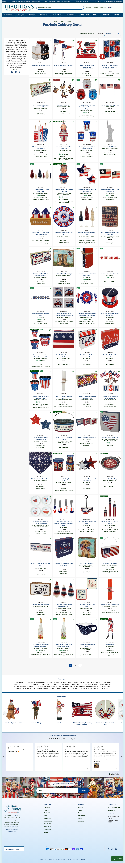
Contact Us (47, 813)
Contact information (79, 859)
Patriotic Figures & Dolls (13, 723)
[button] (115, 8)
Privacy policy (51, 859)
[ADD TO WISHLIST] (49, 40)
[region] (62, 757)
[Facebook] (108, 849)
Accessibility (47, 829)
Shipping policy (70, 859)
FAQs (45, 815)
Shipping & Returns (49, 824)
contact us (13, 826)
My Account (47, 818)
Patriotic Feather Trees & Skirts (105, 723)
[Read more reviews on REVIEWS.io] (114, 774)
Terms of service (60, 859)
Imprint (46, 832)
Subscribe (83, 790)
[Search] (81, 8)
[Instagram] (116, 849)
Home (55, 21)
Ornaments (81, 813)
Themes (80, 818)
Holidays (62, 21)
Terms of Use (47, 826)
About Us (46, 810)
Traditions (14, 815)
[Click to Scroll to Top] (122, 853)
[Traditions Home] (19, 8)
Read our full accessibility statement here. (12, 830)
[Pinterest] (112, 849)
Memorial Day (36, 723)
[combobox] (60, 8)
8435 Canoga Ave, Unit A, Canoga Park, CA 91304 (113, 819)
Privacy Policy (48, 821)
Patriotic (69, 21)
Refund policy (43, 859)
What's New (81, 815)
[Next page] (80, 665)
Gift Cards (47, 807)
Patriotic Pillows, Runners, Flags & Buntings (82, 723)
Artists (80, 810)
